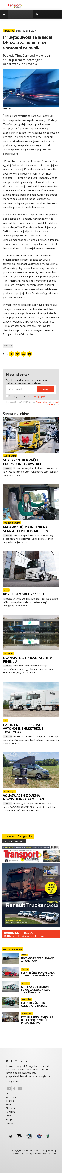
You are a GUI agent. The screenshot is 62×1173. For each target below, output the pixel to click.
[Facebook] (14, 1088)
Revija (9, 1119)
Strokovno (11, 1108)
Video (8, 1115)
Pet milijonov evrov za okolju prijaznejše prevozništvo (37, 1019)
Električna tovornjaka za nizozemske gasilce (38, 974)
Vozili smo (11, 1097)
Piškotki (51, 1150)
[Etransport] (15, 5)
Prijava (45, 389)
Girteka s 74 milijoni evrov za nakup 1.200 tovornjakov (35, 989)
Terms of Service (53, 403)
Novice (9, 1093)
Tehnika (10, 1100)
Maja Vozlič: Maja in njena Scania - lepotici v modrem (26, 529)
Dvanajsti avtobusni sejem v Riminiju (27, 659)
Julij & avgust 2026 (14, 841)
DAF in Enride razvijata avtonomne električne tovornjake (23, 728)
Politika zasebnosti (22, 1153)
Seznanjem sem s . (26, 396)
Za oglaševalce (13, 1081)
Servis (9, 1104)
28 (55, 1153)
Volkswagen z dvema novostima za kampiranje (25, 797)
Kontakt (10, 1123)
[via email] (29, 354)
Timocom (8, 346)
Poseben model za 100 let (25, 594)
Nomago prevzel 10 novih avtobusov (38, 960)
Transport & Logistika (18, 836)
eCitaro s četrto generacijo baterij (34, 1004)
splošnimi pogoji (36, 396)
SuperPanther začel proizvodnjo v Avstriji (22, 462)
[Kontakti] (8, 1088)
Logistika (10, 1111)
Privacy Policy (41, 402)
